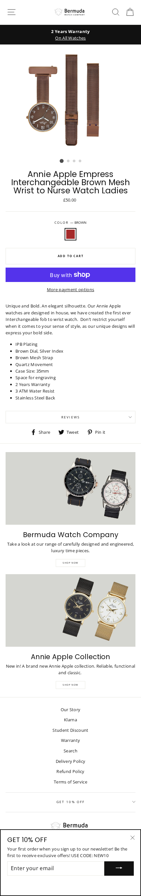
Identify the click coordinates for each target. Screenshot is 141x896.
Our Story (71, 709)
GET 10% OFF (70, 801)
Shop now (70, 684)
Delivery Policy (71, 761)
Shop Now (70, 562)
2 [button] (68, 161)
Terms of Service (70, 782)
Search (70, 751)
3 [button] (74, 161)
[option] (70, 35)
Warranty (70, 740)
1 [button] (62, 161)
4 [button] (80, 161)
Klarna (70, 720)
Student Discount (70, 730)
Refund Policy (70, 771)
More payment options (70, 289)
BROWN (70, 234)
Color (70, 222)
